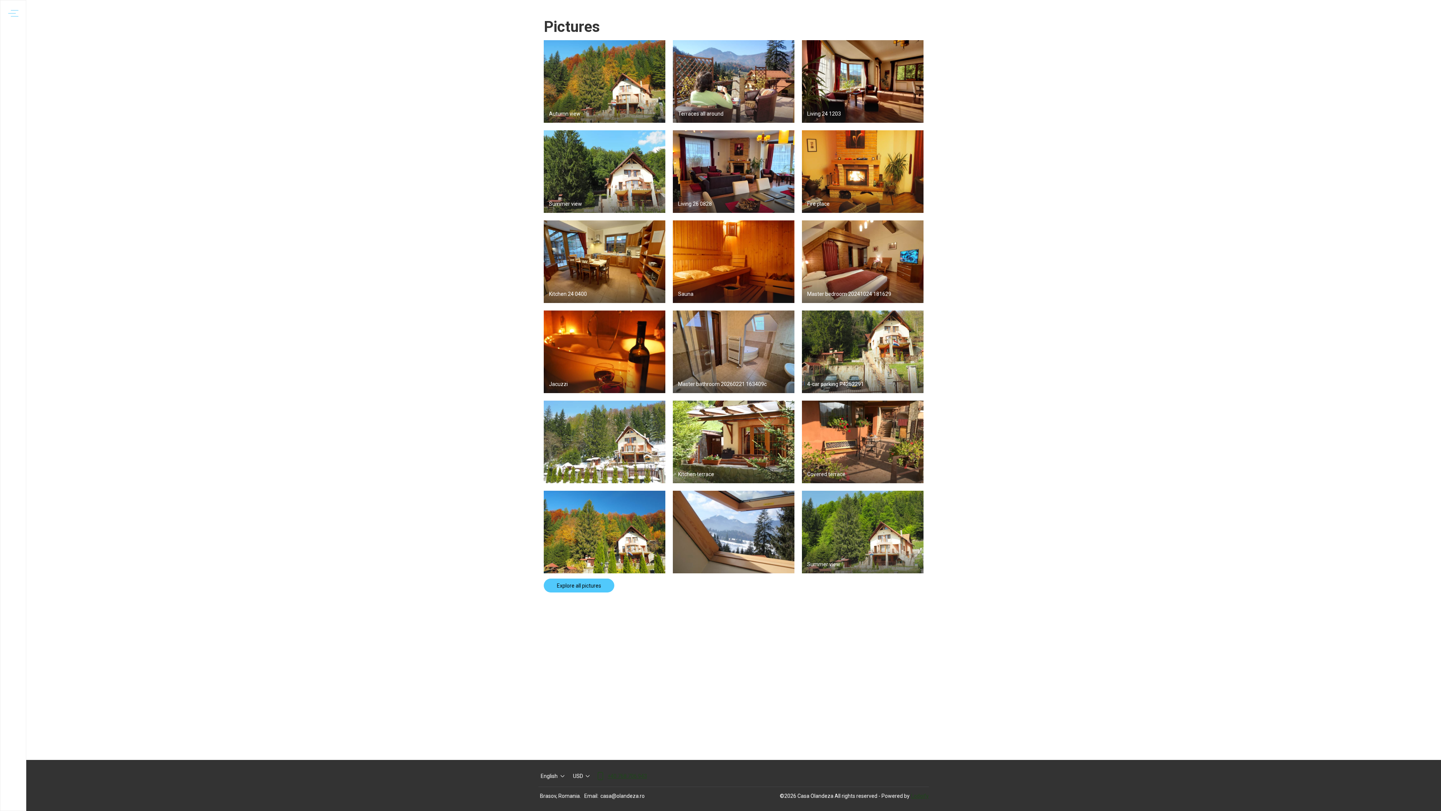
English (549, 776)
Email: (591, 796)
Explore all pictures (579, 586)
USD (578, 776)
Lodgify (920, 796)
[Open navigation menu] (13, 13)
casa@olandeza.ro (622, 796)
